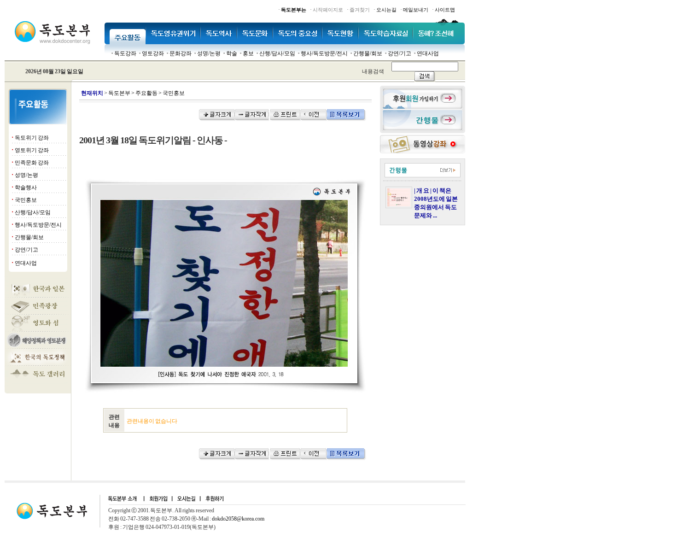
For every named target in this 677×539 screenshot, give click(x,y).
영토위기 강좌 (32, 150)
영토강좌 (153, 53)
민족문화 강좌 (32, 162)
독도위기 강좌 (32, 138)
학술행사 (26, 187)
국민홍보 (26, 200)
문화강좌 (180, 53)
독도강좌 (125, 53)
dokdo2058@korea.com (238, 519)
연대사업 (428, 53)
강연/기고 (399, 53)
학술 (231, 53)
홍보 (248, 53)
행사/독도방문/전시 (324, 53)
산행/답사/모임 (277, 53)
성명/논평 (209, 53)
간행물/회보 (367, 53)
